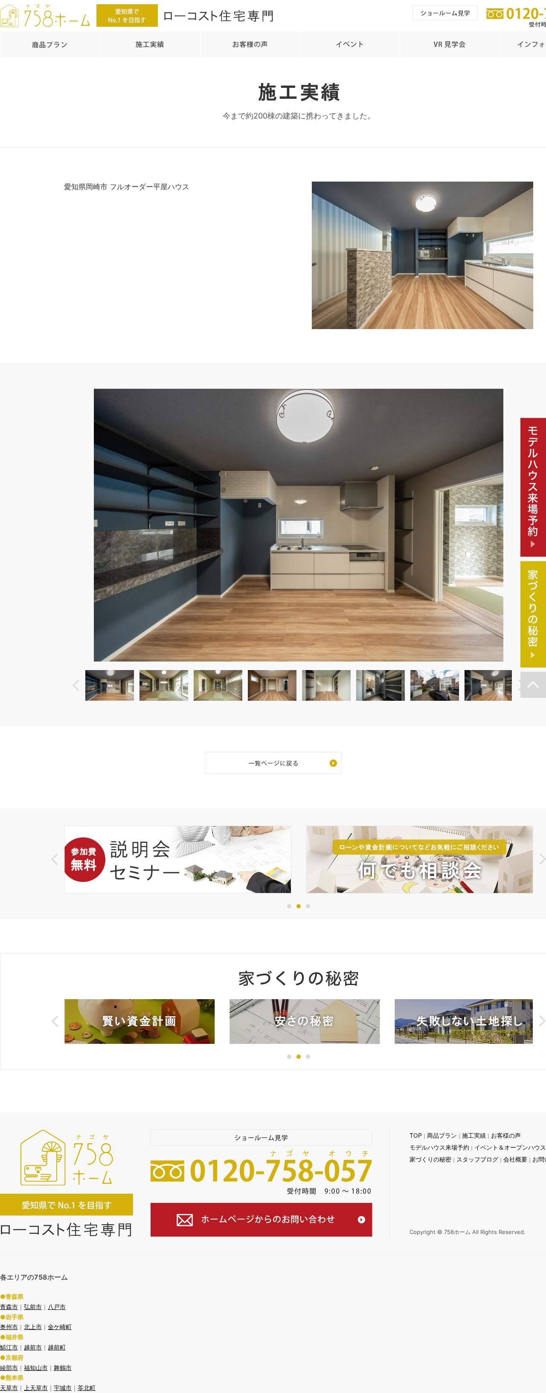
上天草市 (36, 1387)
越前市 (33, 1347)
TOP (416, 1135)
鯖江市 (9, 1347)
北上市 (33, 1326)
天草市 (9, 1387)
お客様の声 (506, 1135)
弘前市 (33, 1306)
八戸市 (57, 1306)
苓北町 (87, 1387)
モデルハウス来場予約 (439, 1147)
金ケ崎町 (60, 1326)
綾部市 (9, 1367)
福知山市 (36, 1367)
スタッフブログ (477, 1159)
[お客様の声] (249, 44)
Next (543, 859)
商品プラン (442, 1135)
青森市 (9, 1306)
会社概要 (515, 1159)
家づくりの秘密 (430, 1159)
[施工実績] (150, 44)
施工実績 (474, 1135)
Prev (76, 685)
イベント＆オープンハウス (510, 1147)
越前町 (57, 1347)
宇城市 (63, 1387)
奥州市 (9, 1326)
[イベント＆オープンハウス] (349, 44)
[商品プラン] (50, 44)
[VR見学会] (449, 44)
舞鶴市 (63, 1367)
